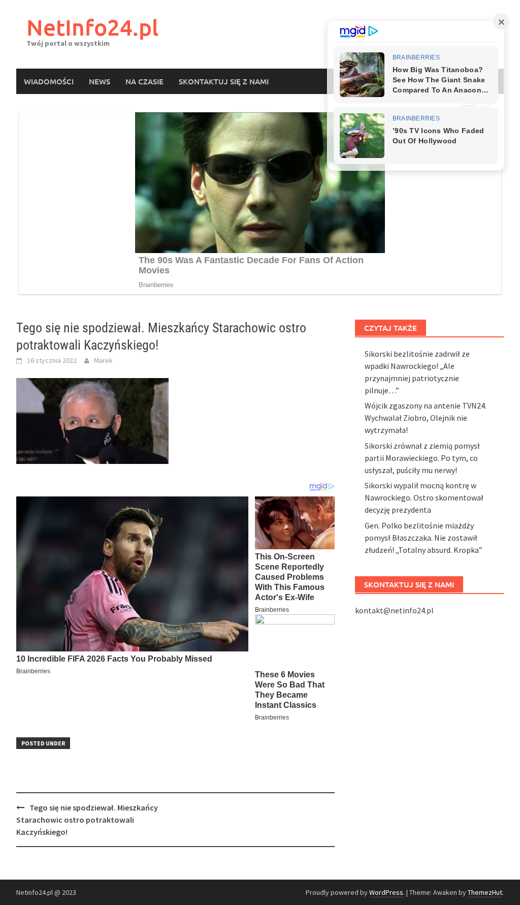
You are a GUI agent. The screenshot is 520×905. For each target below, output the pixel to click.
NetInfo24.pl (92, 27)
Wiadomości (49, 81)
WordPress (386, 892)
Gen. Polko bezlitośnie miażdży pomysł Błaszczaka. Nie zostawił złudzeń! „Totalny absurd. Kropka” (423, 537)
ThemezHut (485, 892)
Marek (103, 360)
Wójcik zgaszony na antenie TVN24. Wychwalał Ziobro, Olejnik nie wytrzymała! (425, 417)
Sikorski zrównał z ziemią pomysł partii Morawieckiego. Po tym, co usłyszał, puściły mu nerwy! (422, 458)
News (99, 81)
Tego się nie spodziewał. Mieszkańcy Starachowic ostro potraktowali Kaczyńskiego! (87, 819)
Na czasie (144, 81)
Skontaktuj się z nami (224, 81)
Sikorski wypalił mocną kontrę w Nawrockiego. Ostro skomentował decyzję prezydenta (424, 497)
